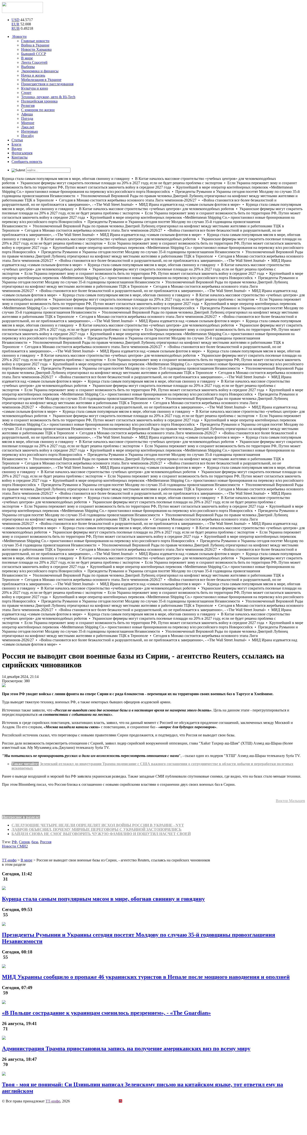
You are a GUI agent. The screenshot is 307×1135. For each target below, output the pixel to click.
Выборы (28, 67)
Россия (45, 842)
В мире (27, 58)
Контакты (20, 157)
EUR (15, 24)
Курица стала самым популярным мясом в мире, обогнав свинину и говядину (103, 899)
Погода (27, 118)
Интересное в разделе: (21, 817)
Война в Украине (35, 45)
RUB (16, 28)
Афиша (27, 114)
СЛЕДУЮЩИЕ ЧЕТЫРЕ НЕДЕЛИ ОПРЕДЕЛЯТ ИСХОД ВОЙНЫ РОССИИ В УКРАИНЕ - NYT (98, 825)
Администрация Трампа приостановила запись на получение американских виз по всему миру (126, 1048)
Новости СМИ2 (15, 846)
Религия (28, 105)
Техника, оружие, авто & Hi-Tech (48, 97)
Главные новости (35, 41)
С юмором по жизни (38, 110)
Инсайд (27, 136)
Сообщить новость (27, 162)
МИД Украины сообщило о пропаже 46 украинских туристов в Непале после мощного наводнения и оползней (146, 977)
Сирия (24, 842)
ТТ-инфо (53, 1101)
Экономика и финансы (40, 71)
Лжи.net (27, 127)
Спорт (26, 93)
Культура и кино (34, 88)
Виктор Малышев (290, 801)
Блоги (16, 144)
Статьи (17, 140)
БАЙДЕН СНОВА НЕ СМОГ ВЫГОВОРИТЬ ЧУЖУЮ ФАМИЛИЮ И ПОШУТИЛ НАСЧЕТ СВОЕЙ (101, 834)
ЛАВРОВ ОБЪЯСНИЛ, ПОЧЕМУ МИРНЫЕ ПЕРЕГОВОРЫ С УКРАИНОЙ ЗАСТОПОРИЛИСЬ (97, 829)
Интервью (29, 131)
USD (15, 20)
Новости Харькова (36, 49)
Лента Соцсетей (34, 62)
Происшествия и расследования (47, 84)
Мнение (27, 123)
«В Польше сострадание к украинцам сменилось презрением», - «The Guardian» (106, 1013)
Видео (17, 149)
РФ (14, 842)
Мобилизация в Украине (41, 80)
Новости (19, 36)
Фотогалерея (22, 153)
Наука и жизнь (33, 75)
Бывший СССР (33, 54)
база (34, 842)
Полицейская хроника (39, 101)
